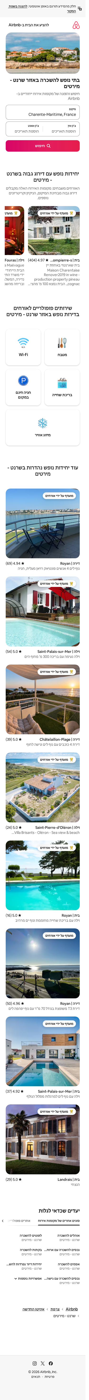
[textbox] (61, 131)
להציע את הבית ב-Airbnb (29, 24)
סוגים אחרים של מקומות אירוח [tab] (59, 1221)
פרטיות (49, 1376)
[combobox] (42, 114)
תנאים (35, 1376)
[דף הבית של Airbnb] (76, 24)
